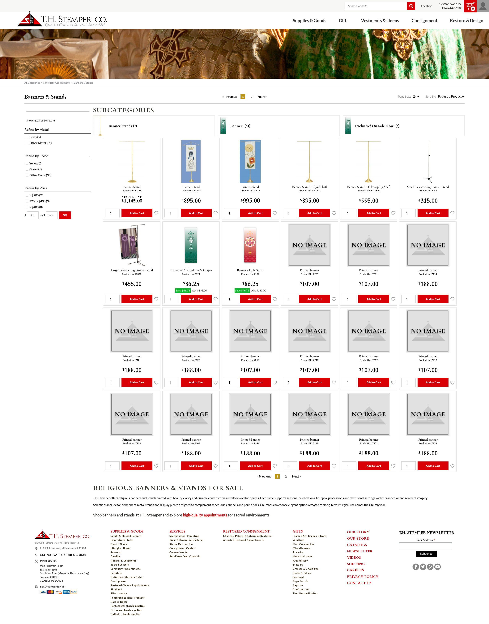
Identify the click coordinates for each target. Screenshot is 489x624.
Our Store (358, 538)
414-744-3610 (49, 555)
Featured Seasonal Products (128, 597)
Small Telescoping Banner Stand (428, 187)
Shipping (356, 563)
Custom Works (178, 552)
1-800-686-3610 (450, 4)
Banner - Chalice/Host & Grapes (191, 270)
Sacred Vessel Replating (184, 536)
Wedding (298, 540)
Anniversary (300, 560)
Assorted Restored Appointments (243, 540)
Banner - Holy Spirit (250, 270)
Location (426, 6)
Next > (262, 96)
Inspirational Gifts (122, 540)
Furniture (116, 573)
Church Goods (119, 544)
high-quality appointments (205, 515)
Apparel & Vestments (123, 560)
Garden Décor (119, 602)
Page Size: (404, 96)
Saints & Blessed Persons (126, 536)
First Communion (303, 544)
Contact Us (359, 582)
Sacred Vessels (120, 564)
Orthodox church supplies (126, 610)
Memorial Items (302, 556)
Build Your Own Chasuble (184, 556)
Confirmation (301, 589)
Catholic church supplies (126, 614)
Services (177, 531)
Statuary (298, 564)
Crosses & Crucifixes (305, 568)
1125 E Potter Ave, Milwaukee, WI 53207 (63, 548)
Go (65, 215)
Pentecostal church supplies (128, 606)
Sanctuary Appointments (56, 82)
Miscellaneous (301, 548)
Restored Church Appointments (130, 585)
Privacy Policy (362, 576)
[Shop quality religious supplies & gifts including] (130, 617)
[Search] (411, 6)
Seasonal (116, 552)
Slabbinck (116, 589)
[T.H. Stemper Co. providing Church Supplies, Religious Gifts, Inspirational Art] (62, 538)
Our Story (358, 532)
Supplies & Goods (127, 531)
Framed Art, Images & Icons (309, 536)
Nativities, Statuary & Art (126, 577)
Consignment (119, 581)
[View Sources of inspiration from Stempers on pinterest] (430, 566)
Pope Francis (300, 581)
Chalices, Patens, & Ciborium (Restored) (247, 536)
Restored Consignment (246, 531)
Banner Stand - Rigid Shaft (309, 187)
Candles (116, 556)
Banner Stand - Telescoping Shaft (368, 187)
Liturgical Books (120, 548)
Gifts (298, 531)
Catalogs (357, 544)
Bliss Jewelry (119, 593)
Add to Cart (137, 213)
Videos (354, 557)
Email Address (425, 540)
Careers (355, 570)
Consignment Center (182, 548)
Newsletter (360, 551)
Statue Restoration (181, 544)
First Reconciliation (305, 593)
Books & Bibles (302, 573)
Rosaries (298, 552)
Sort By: (430, 96)
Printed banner (309, 270)
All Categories (32, 82)
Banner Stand (132, 187)
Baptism (298, 585)
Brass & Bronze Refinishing (186, 540)
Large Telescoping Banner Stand (132, 270)
